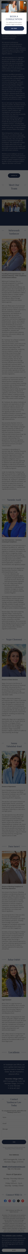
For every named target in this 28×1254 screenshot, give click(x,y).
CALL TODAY (14, 28)
